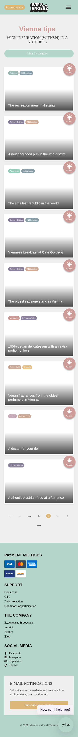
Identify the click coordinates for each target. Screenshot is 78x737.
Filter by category (37, 53)
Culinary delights (16, 122)
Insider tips (14, 318)
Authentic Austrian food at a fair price (36, 498)
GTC (7, 596)
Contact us (10, 592)
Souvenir (27, 367)
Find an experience (14, 7)
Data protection (13, 601)
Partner (8, 631)
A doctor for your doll (23, 448)
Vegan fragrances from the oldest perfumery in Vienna (33, 398)
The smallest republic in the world (33, 203)
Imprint (8, 627)
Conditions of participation (20, 606)
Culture (12, 416)
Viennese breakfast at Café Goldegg (35, 252)
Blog (7, 636)
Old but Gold (32, 122)
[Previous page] (10, 516)
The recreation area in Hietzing (31, 105)
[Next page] (39, 525)
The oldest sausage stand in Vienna (35, 301)
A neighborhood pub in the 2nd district (36, 154)
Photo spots (14, 171)
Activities (13, 73)
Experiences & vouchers (19, 622)
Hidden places (26, 73)
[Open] (69, 7)
